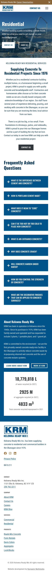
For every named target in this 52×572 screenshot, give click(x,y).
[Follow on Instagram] (10, 453)
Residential (8, 523)
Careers (7, 505)
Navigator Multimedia (35, 569)
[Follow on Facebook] (5, 453)
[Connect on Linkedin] (15, 453)
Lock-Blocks (9, 550)
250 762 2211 (10, 487)
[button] (49, 2)
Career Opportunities (25, 2)
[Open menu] (47, 8)
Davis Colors (9, 542)
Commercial (9, 520)
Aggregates (9, 546)
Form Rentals (9, 538)
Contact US (35, 8)
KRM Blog (8, 509)
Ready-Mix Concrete (12, 534)
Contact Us (8, 501)
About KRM (9, 497)
